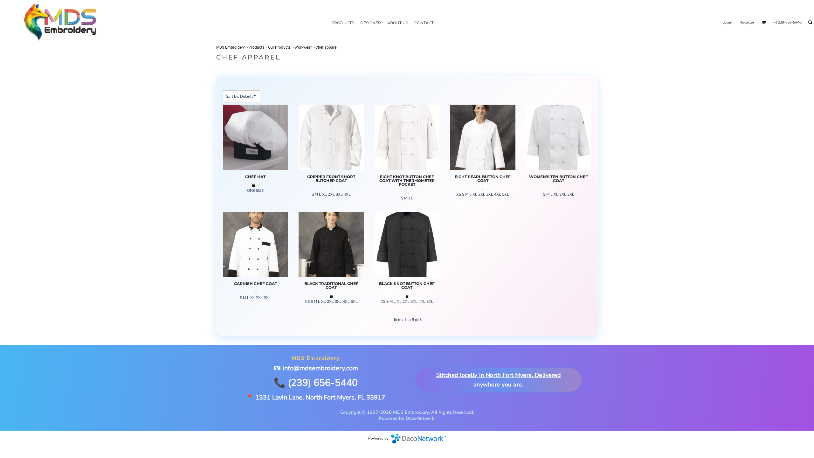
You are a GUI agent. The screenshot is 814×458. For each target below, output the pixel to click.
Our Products (279, 47)
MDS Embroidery (230, 47)
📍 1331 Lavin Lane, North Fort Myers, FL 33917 (315, 397)
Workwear (303, 47)
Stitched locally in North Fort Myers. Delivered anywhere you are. (498, 379)
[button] (764, 22)
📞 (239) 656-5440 (316, 382)
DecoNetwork (418, 438)
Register (747, 22)
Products (256, 47)
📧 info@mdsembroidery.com (315, 368)
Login (727, 22)
